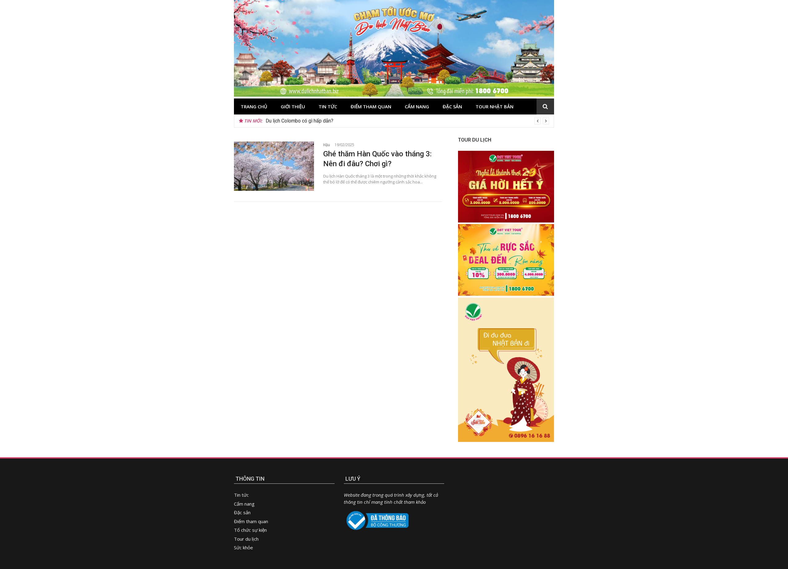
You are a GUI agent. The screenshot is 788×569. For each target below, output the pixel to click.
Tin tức (328, 106)
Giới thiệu (293, 106)
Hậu (326, 144)
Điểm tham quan (371, 106)
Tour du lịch (246, 539)
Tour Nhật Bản (494, 106)
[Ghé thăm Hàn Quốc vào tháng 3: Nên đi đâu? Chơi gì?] (274, 166)
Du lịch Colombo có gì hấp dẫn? (299, 121)
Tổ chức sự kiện (250, 530)
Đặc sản (452, 106)
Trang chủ (254, 106)
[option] (407, 121)
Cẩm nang (417, 106)
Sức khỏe (243, 547)
